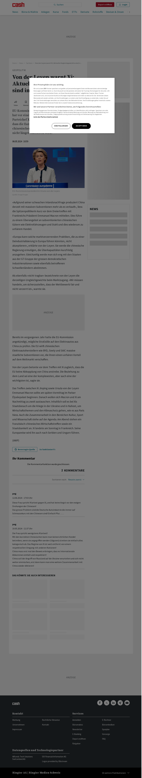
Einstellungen (61, 126)
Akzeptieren (81, 126)
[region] (72, 105)
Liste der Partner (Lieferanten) (46, 117)
